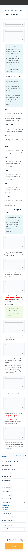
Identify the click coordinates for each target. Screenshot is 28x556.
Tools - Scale (14, 12)
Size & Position (5, 507)
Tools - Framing (6, 484)
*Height (7, 146)
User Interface (6, 473)
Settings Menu (6, 476)
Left (6, 158)
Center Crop (9, 124)
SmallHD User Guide (9, 10)
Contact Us (15, 546)
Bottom (7, 196)
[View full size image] (14, 24)
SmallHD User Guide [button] (6, 1)
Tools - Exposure (6, 487)
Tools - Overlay (6, 499)
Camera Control (6, 480)
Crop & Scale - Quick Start (13, 211)
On (6, 109)
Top (6, 183)
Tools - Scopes (6, 491)
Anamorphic (5, 509)
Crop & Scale (12, 14)
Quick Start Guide (7, 465)
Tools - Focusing (6, 495)
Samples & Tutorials (7, 520)
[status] (14, 58)
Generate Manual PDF (8, 525)
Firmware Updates (7, 517)
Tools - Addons (6, 513)
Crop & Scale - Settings (14, 76)
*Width (7, 135)
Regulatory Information (8, 469)
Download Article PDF (8, 529)
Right (6, 171)
